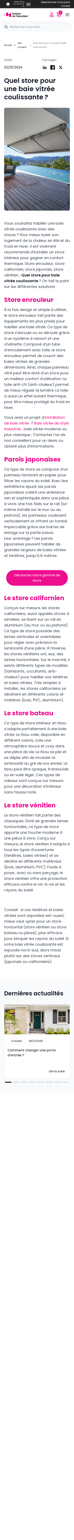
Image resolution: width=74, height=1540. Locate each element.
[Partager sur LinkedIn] (44, 67)
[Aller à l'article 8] (65, 1082)
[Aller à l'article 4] (33, 1082)
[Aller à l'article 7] (57, 1082)
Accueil (8, 45)
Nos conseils (22, 45)
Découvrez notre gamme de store (37, 578)
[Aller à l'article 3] (24, 1082)
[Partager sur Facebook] (52, 67)
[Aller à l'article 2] (16, 1082)
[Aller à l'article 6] (49, 1082)
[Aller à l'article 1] (8, 1082)
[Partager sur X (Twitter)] (60, 67)
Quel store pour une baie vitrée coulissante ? (49, 45)
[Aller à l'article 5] (41, 1082)
